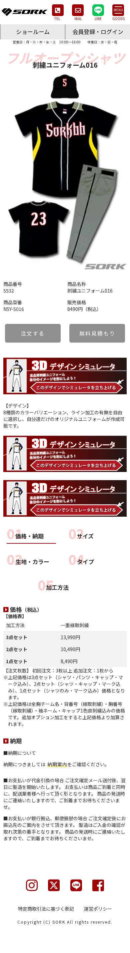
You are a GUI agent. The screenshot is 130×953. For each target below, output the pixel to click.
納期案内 (57, 764)
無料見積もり (97, 333)
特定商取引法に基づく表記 (46, 908)
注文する (33, 333)
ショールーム (33, 31)
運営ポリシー (98, 908)
